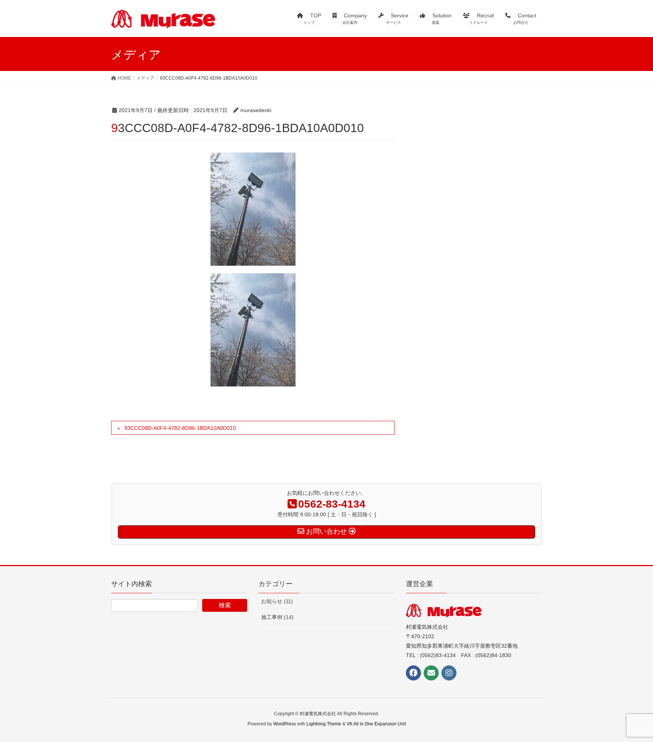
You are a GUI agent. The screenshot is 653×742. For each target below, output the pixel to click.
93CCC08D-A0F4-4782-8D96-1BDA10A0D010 (180, 428)
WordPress (284, 724)
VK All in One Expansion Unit (376, 724)
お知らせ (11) (277, 601)
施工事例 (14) (277, 617)
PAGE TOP (631, 713)
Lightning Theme (323, 724)
